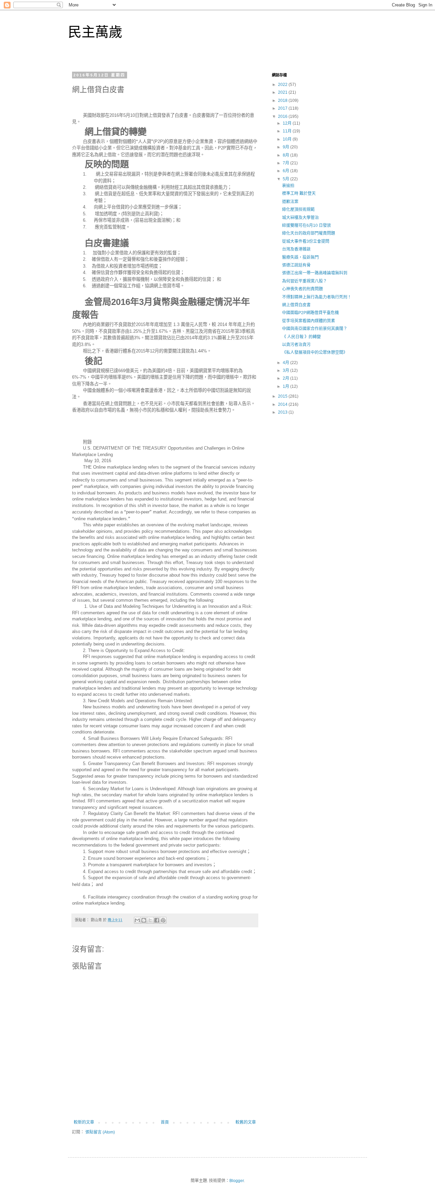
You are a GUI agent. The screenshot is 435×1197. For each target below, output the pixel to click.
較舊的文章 (246, 1122)
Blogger (236, 1180)
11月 (288, 131)
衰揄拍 (288, 185)
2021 (283, 92)
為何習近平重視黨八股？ (304, 281)
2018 (283, 100)
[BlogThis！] (143, 920)
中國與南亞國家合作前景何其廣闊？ (314, 328)
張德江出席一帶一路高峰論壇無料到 (314, 273)
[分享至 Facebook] (156, 920)
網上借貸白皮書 (296, 305)
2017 (283, 108)
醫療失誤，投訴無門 (300, 257)
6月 (286, 170)
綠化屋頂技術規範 (298, 209)
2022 (283, 84)
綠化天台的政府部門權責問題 (308, 233)
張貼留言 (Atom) (100, 1132)
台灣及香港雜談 (296, 249)
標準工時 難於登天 (299, 193)
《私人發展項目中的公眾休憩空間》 (314, 352)
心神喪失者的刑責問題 (302, 289)
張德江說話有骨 (296, 265)
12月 (288, 123)
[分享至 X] (150, 920)
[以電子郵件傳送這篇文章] (137, 920)
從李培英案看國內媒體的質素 (308, 321)
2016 (283, 116)
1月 (286, 386)
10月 (288, 139)
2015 (283, 396)
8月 (286, 155)
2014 (283, 404)
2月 (286, 378)
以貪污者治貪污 (296, 344)
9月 (286, 147)
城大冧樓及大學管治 (300, 217)
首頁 (165, 1122)
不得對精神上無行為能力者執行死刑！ (316, 297)
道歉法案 (290, 201)
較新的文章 (84, 1122)
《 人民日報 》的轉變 (301, 336)
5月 (286, 179)
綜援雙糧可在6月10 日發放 (306, 225)
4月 (286, 362)
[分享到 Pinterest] (163, 920)
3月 (286, 370)
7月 (286, 163)
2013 (283, 412)
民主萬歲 (95, 31)
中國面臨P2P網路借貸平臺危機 (310, 312)
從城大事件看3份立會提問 (305, 241)
